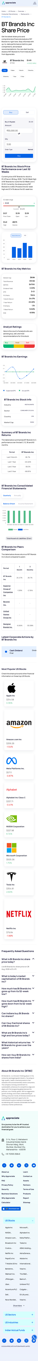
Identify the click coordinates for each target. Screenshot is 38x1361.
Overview (21, 11)
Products (27, 1194)
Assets (26, 1180)
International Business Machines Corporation (25, 1263)
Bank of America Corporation (25, 1279)
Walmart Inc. (10, 1274)
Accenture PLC (11, 1289)
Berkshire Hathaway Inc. (10, 1269)
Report (26, 1198)
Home (4, 11)
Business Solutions (10, 1194)
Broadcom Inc (10, 1243)
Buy (19, 156)
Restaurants (25, 14)
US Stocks (11, 11)
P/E (25, 235)
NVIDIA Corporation (10, 1233)
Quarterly (7, 495)
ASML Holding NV (25, 1248)
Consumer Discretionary (10, 14)
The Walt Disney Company (24, 1274)
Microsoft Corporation (25, 1227)
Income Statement (25, 504)
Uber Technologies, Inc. (10, 1284)
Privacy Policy (7, 1185)
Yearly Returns (16, 235)
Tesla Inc (23, 1243)
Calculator (6, 1202)
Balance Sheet (9, 504)
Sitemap (26, 1202)
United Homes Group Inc (7, 614)
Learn (25, 1172)
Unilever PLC (25, 1284)
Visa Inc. (23, 1269)
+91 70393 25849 (12, 1154)
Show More (17, 1305)
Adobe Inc (24, 1258)
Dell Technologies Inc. (10, 1294)
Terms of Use (28, 1189)
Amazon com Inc (10, 1238)
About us (5, 1172)
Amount (8, 125)
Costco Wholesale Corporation (10, 1248)
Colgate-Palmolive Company (24, 1289)
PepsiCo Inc (10, 1258)
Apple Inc (9, 1227)
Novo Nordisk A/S (10, 1300)
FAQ (3, 1180)
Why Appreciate (8, 1176)
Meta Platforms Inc (26, 1238)
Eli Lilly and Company (24, 1294)
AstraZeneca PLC (25, 1253)
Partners (26, 1185)
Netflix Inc (9, 1253)
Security (5, 1189)
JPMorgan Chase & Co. (10, 1279)
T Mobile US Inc (11, 1263)
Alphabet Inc (25, 1233)
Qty (6, 139)
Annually (17, 495)
